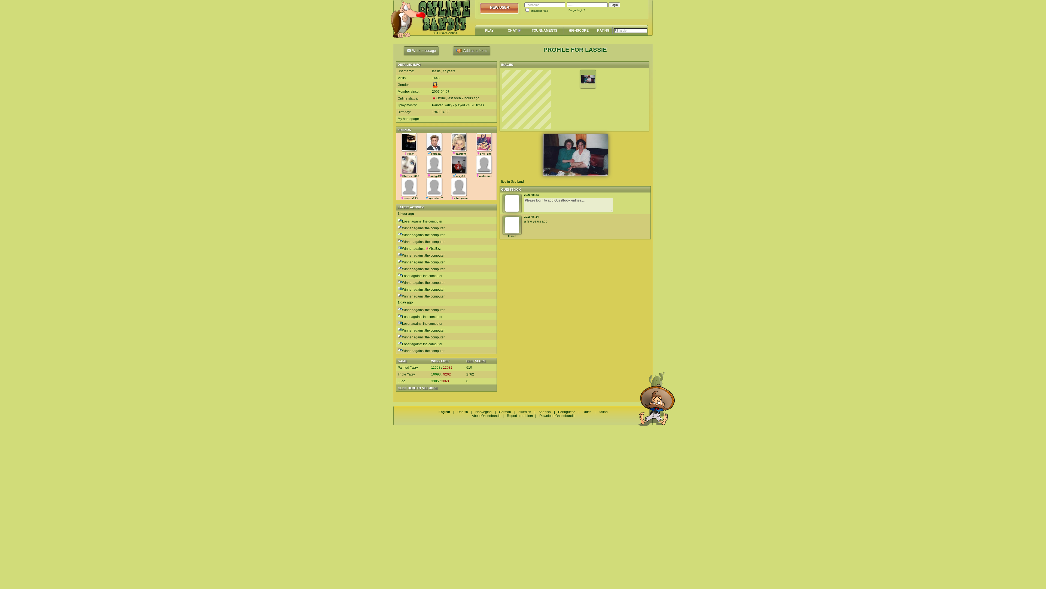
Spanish (545, 412)
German (505, 412)
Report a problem (520, 416)
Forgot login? (576, 10)
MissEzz (434, 249)
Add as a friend (474, 51)
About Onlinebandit (486, 416)
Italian (603, 412)
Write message (423, 51)
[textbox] (630, 30)
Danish (462, 412)
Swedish (524, 412)
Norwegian (483, 412)
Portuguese (566, 412)
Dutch (587, 412)
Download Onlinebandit (556, 416)
